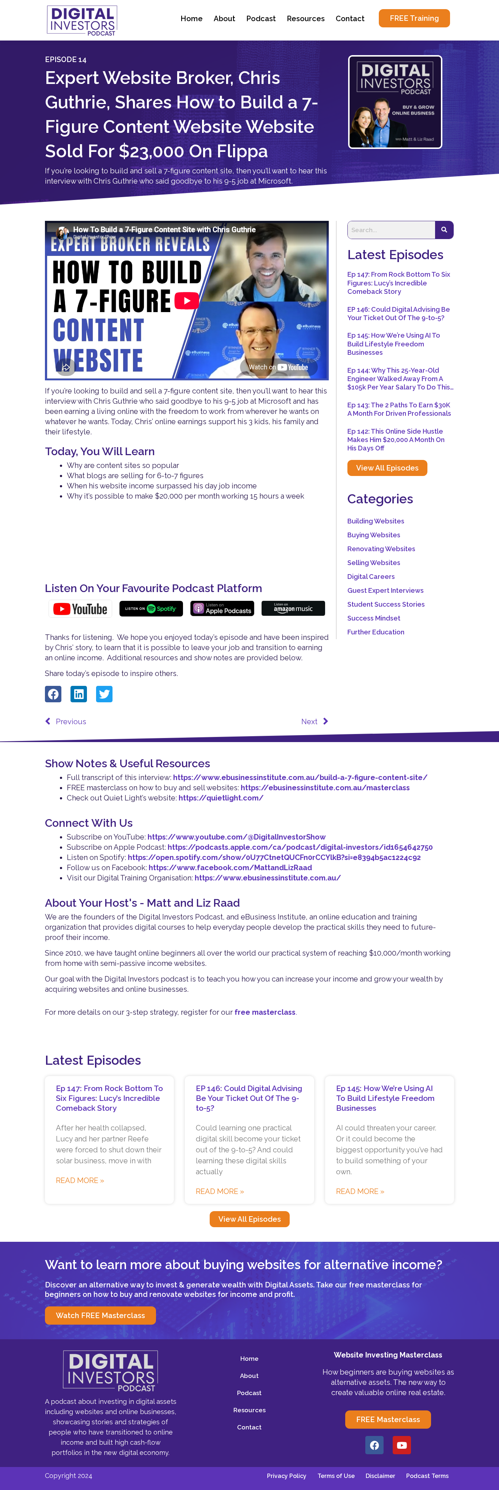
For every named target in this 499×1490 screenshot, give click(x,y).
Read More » (80, 1180)
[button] (53, 694)
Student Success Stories (386, 604)
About (224, 18)
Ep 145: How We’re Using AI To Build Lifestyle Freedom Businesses (393, 343)
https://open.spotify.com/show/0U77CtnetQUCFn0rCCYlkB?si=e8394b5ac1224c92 (274, 857)
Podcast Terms (427, 1475)
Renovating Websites (381, 549)
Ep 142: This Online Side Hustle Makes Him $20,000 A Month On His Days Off (396, 439)
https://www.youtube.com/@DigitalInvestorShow (237, 837)
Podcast (261, 18)
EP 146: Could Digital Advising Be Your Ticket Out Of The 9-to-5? (249, 1098)
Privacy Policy (286, 1475)
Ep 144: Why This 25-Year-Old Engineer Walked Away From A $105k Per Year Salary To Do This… (400, 378)
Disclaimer (380, 1475)
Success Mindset (373, 618)
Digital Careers (371, 576)
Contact (350, 18)
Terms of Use (336, 1475)
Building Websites (375, 521)
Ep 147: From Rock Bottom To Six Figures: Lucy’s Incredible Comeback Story (398, 282)
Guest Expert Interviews (385, 590)
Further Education (375, 632)
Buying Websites (373, 535)
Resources (306, 18)
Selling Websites (373, 563)
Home (191, 18)
